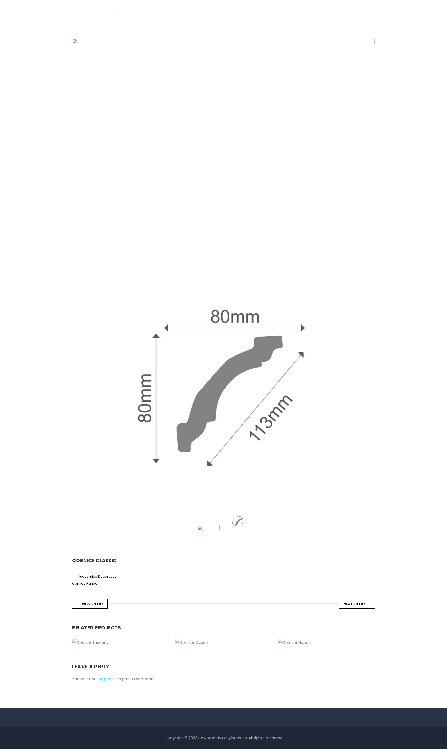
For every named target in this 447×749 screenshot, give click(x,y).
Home (212, 11)
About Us (238, 11)
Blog (290, 11)
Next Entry (354, 603)
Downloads (317, 11)
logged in (107, 679)
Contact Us (350, 11)
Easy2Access (234, 737)
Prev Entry (92, 603)
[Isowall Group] (94, 9)
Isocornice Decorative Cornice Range (120, 641)
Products (267, 11)
